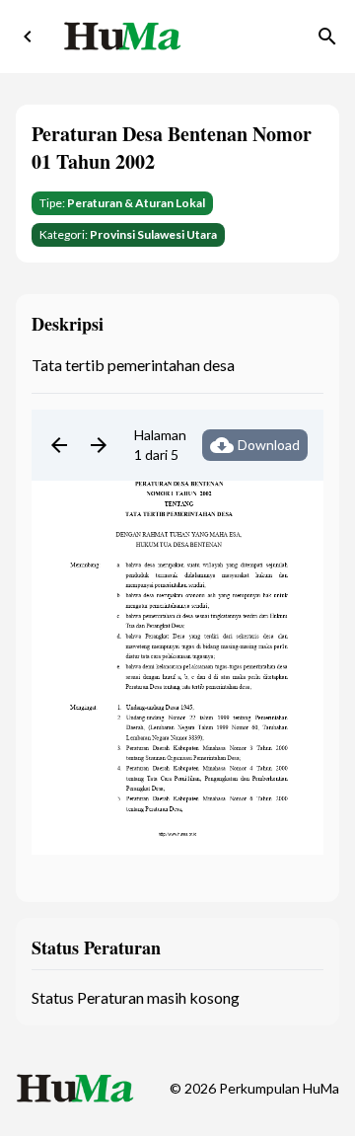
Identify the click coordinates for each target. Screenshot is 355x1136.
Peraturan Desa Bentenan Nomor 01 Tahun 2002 (172, 147)
